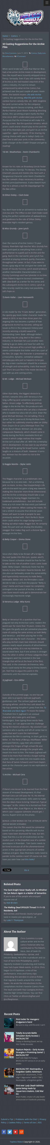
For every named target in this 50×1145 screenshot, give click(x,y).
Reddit (21, 1132)
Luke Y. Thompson (15, 920)
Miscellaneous (8, 56)
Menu (47, 3)
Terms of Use (30, 1122)
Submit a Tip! (7, 1119)
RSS (40, 1122)
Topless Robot (16, 1141)
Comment (21, 56)
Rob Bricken (12, 902)
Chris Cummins (11, 53)
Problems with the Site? (26, 1119)
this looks (29, 859)
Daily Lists (42, 53)
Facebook (4, 1132)
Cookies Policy (14, 1122)
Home (5, 36)
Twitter (10, 1132)
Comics (14, 36)
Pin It (26, 870)
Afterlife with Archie (32, 97)
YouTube (15, 1132)
